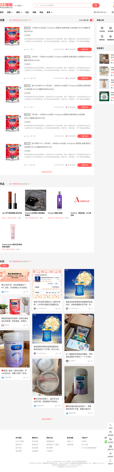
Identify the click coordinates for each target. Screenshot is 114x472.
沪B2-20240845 (64, 463)
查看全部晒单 (46, 419)
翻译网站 (102, 40)
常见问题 (35, 441)
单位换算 (49, 448)
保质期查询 (50, 441)
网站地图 (19, 451)
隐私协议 (19, 444)
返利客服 (35, 448)
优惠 (9, 12)
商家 (18, 12)
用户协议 (19, 448)
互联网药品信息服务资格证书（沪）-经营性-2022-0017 (88, 463)
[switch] (86, 20)
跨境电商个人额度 (52, 444)
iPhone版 (84, 444)
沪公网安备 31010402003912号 (67, 467)
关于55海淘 (20, 441)
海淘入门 (70, 441)
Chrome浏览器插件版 (89, 448)
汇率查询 (49, 451)
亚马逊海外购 (72, 49)
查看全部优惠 (46, 172)
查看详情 (84, 49)
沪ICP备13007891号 (35, 463)
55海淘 (6, 5)
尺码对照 (102, 31)
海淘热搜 (70, 444)
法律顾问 (35, 451)
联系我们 (35, 444)
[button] (19, 5)
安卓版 (83, 441)
